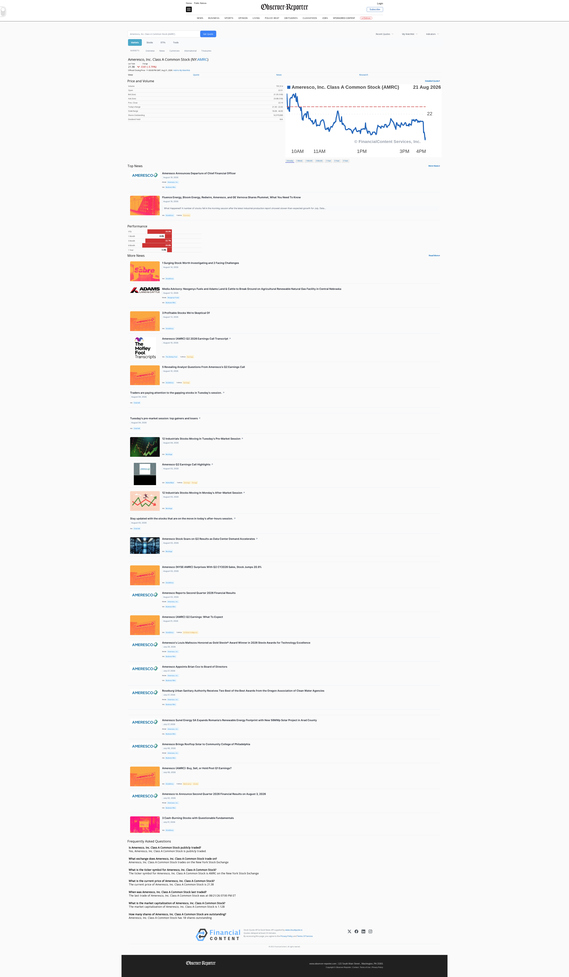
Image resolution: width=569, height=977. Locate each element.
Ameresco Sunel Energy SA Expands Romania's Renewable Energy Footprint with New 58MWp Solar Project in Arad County (239, 720)
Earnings (190, 357)
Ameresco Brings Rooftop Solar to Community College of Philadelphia (206, 744)
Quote (196, 74)
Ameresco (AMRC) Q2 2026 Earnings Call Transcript (196, 338)
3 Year (336, 161)
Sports (228, 18)
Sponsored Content (344, 18)
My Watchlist (408, 34)
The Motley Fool (171, 357)
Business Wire (170, 187)
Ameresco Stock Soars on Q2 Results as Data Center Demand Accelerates (210, 538)
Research (363, 74)
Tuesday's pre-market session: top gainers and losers (165, 418)
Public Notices (200, 3)
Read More (434, 255)
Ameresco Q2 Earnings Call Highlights (187, 464)
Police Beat (272, 18)
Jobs (325, 18)
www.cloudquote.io (293, 930)
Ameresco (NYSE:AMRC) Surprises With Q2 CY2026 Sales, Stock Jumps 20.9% (212, 567)
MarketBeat (170, 482)
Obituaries (291, 18)
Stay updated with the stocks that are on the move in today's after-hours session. (183, 518)
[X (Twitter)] (349, 934)
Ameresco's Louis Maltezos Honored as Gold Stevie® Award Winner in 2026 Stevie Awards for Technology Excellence (236, 642)
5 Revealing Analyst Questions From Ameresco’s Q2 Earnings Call (203, 366)
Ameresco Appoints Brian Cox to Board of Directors (194, 666)
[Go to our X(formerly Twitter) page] (194, 969)
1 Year (328, 161)
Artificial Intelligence (190, 632)
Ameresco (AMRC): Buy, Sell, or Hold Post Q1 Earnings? (197, 768)
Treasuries (206, 50)
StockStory (169, 215)
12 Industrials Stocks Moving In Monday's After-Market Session (203, 492)
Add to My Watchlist (181, 70)
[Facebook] (356, 934)
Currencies (175, 50)
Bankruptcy (187, 784)
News (200, 18)
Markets (135, 42)
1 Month (309, 161)
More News (434, 165)
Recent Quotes (383, 34)
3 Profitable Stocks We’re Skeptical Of (186, 312)
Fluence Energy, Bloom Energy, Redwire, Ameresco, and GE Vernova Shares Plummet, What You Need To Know (231, 197)
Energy (194, 482)
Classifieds (310, 18)
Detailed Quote (432, 81)
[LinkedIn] (363, 934)
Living (256, 18)
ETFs (163, 42)
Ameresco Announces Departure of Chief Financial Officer (199, 173)
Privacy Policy (286, 936)
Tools (176, 42)
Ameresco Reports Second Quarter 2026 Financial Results (199, 592)
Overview (150, 50)
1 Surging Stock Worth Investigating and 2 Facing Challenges (200, 262)
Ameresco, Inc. (173, 182)
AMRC (202, 59)
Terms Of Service (305, 936)
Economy (186, 215)
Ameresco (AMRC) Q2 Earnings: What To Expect (192, 616)
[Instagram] (370, 934)
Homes (189, 3)
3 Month (319, 161)
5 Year (345, 161)
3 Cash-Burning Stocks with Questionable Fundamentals (198, 818)
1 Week (299, 161)
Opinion (243, 18)
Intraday (290, 161)
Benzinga (169, 454)
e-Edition (366, 18)
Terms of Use (365, 967)
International (190, 50)
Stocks (150, 42)
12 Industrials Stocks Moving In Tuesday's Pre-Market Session (202, 438)
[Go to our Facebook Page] (188, 969)
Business (213, 18)
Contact (355, 967)
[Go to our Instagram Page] (201, 969)
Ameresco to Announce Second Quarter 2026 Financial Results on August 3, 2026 (214, 793)
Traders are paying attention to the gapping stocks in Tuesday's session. (177, 392)
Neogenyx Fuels (173, 297)
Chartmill (137, 403)
